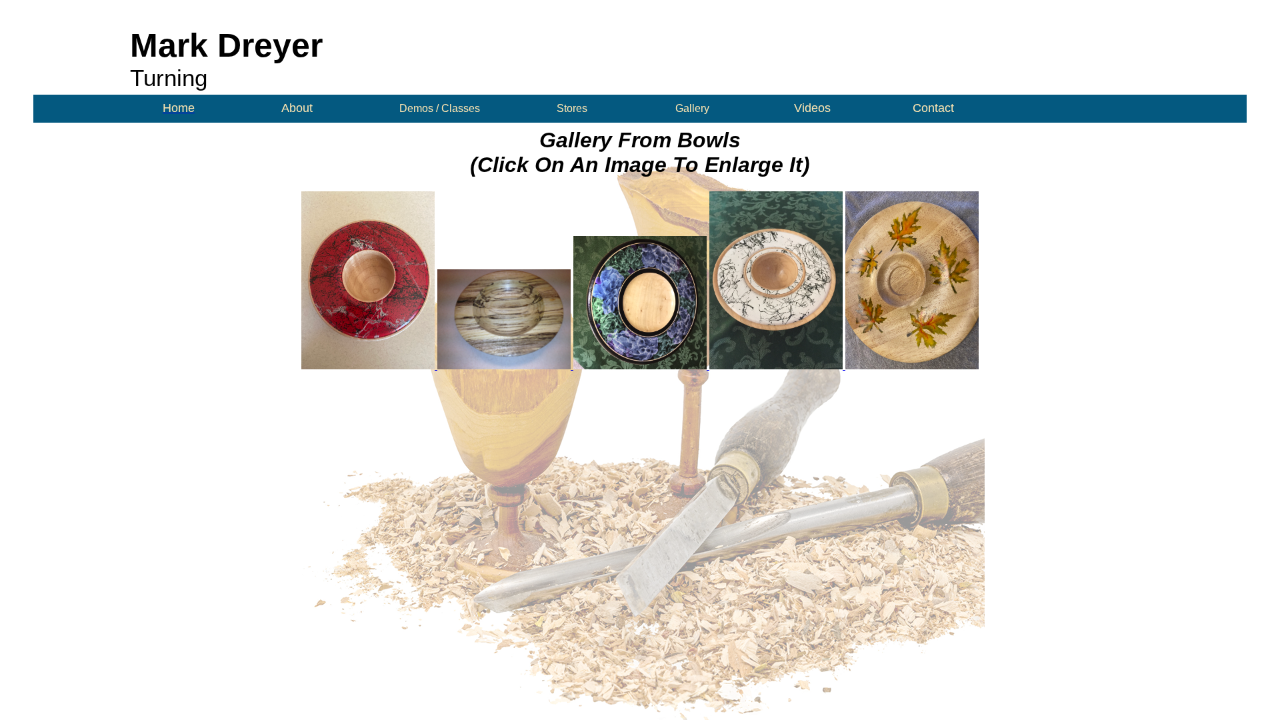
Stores (572, 108)
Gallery (692, 108)
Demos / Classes (439, 108)
